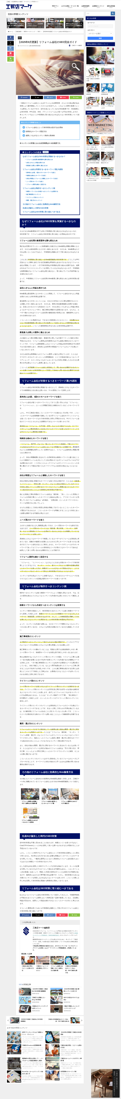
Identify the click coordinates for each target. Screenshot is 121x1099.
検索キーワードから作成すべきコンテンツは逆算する (42, 191)
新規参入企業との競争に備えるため (37, 165)
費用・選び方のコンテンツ (34, 200)
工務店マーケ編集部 (77, 45)
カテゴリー (91, 30)
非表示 (45, 152)
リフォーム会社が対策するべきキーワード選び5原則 (43, 169)
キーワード (91, 22)
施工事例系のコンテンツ (33, 194)
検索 (100, 38)
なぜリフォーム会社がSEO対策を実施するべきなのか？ (44, 156)
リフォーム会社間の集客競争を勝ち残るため (39, 159)
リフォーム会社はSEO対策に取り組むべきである (41, 212)
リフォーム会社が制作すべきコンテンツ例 (39, 188)
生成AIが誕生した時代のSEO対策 (35, 208)
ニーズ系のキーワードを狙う (35, 181)
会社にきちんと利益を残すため (35, 162)
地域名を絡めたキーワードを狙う (36, 175)
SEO (19, 37)
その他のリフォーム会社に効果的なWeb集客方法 (41, 204)
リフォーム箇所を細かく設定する (36, 184)
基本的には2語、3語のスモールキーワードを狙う (41, 172)
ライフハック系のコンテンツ (35, 197)
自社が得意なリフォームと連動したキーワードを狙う (42, 178)
